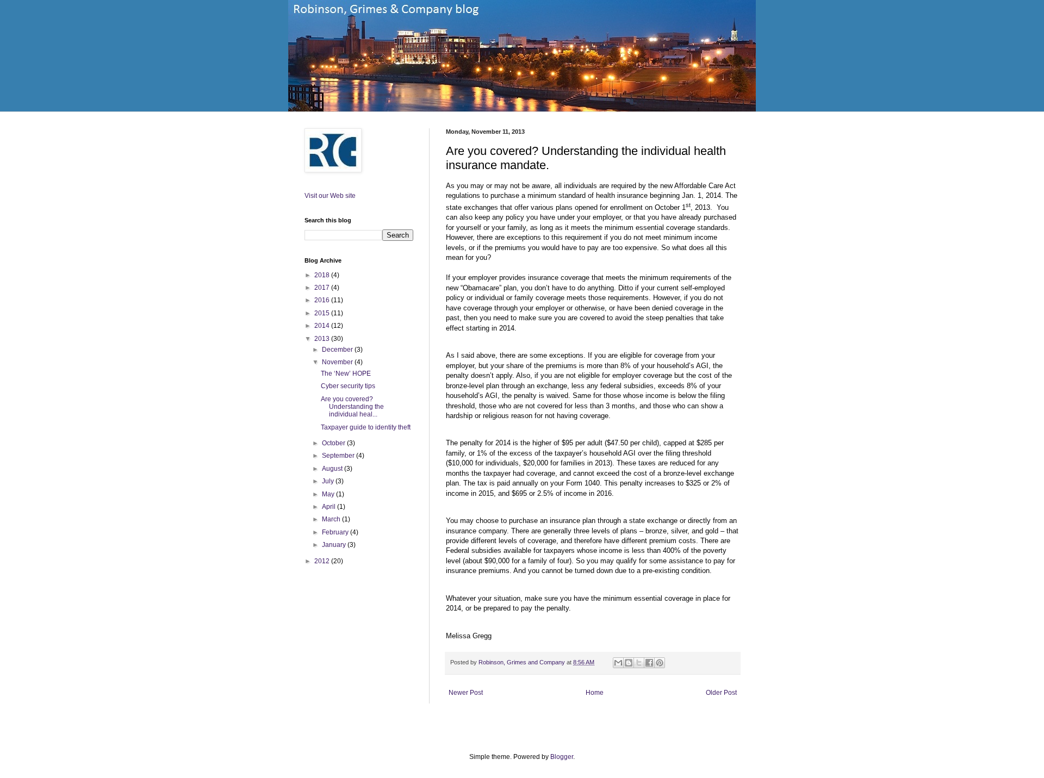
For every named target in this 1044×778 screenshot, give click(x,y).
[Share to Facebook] (649, 662)
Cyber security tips (348, 386)
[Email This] (618, 662)
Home (595, 692)
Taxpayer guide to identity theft (366, 427)
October (334, 443)
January (334, 545)
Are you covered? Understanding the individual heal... (352, 407)
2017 (322, 287)
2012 (322, 561)
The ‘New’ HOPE (346, 373)
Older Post (721, 692)
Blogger (561, 757)
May (329, 494)
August (333, 468)
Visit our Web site (330, 196)
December (338, 349)
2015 (322, 313)
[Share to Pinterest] (659, 662)
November (338, 362)
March (332, 519)
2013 (322, 339)
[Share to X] (638, 662)
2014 (322, 325)
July (328, 481)
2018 (322, 275)
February (336, 532)
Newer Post (466, 692)
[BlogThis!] (628, 662)
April (329, 507)
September (339, 455)
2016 (322, 300)
